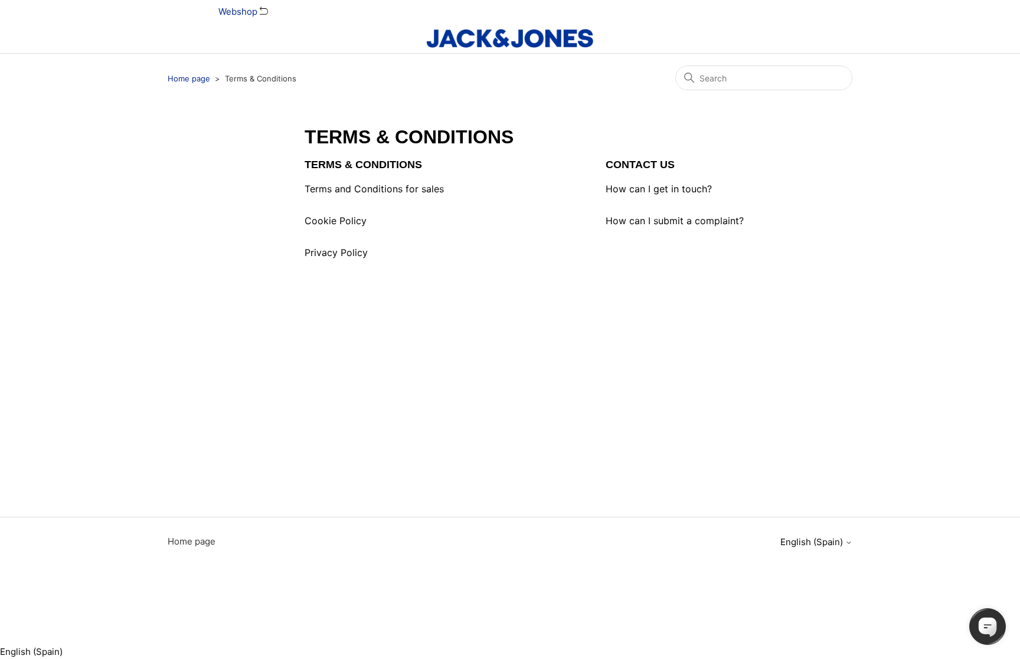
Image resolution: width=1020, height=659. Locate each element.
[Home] (510, 38)
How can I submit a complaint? (675, 221)
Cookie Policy (336, 221)
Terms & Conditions (363, 165)
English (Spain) (812, 542)
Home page (189, 78)
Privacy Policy (336, 252)
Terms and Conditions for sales (374, 189)
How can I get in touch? (659, 189)
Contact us (640, 165)
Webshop (239, 11)
